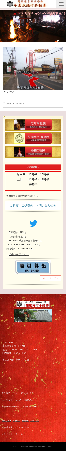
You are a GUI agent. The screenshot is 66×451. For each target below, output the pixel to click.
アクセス (9, 91)
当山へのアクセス (19, 254)
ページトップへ (50, 278)
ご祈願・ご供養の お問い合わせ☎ (33, 205)
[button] (61, 4)
